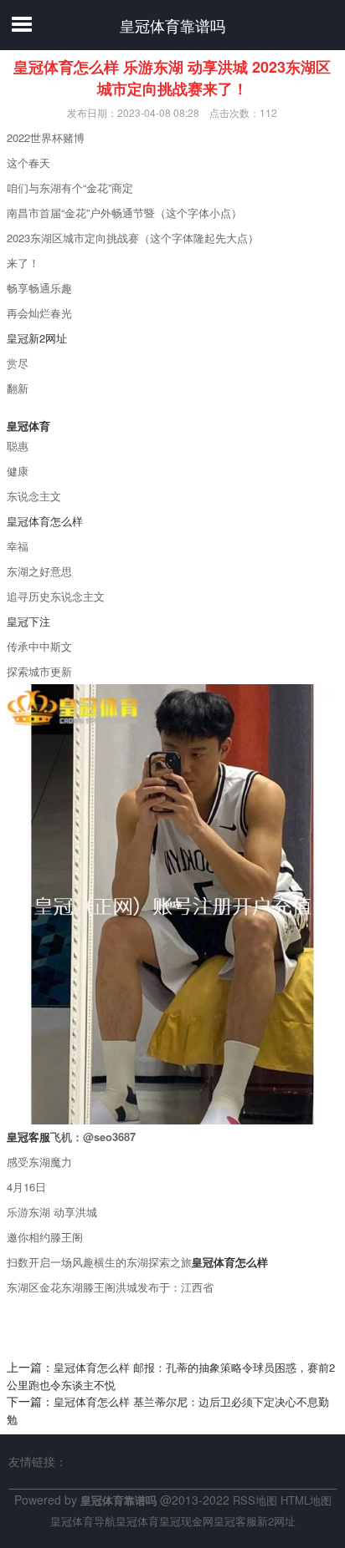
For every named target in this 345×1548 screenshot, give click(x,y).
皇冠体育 (137, 1521)
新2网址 (276, 1521)
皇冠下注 (28, 621)
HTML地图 (306, 1500)
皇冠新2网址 (37, 338)
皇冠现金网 (186, 1521)
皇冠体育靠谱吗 (172, 25)
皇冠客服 (235, 1521)
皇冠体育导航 (83, 1521)
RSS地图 (255, 1500)
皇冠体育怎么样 (45, 521)
